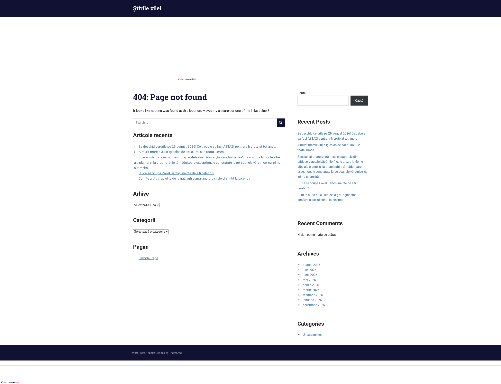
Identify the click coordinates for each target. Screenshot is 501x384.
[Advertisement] (250, 48)
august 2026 (311, 265)
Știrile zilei (147, 8)
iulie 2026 (309, 270)
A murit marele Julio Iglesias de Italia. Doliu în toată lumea (181, 152)
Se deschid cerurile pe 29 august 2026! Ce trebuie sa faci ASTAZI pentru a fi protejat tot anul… (207, 146)
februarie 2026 (313, 295)
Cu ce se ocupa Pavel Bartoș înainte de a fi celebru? (176, 173)
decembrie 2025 (314, 305)
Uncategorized (313, 335)
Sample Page (148, 258)
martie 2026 (311, 290)
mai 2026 (309, 280)
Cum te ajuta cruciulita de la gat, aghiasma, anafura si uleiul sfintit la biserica (194, 178)
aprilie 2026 (311, 285)
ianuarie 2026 (312, 300)
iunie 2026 (310, 275)
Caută (301, 93)
